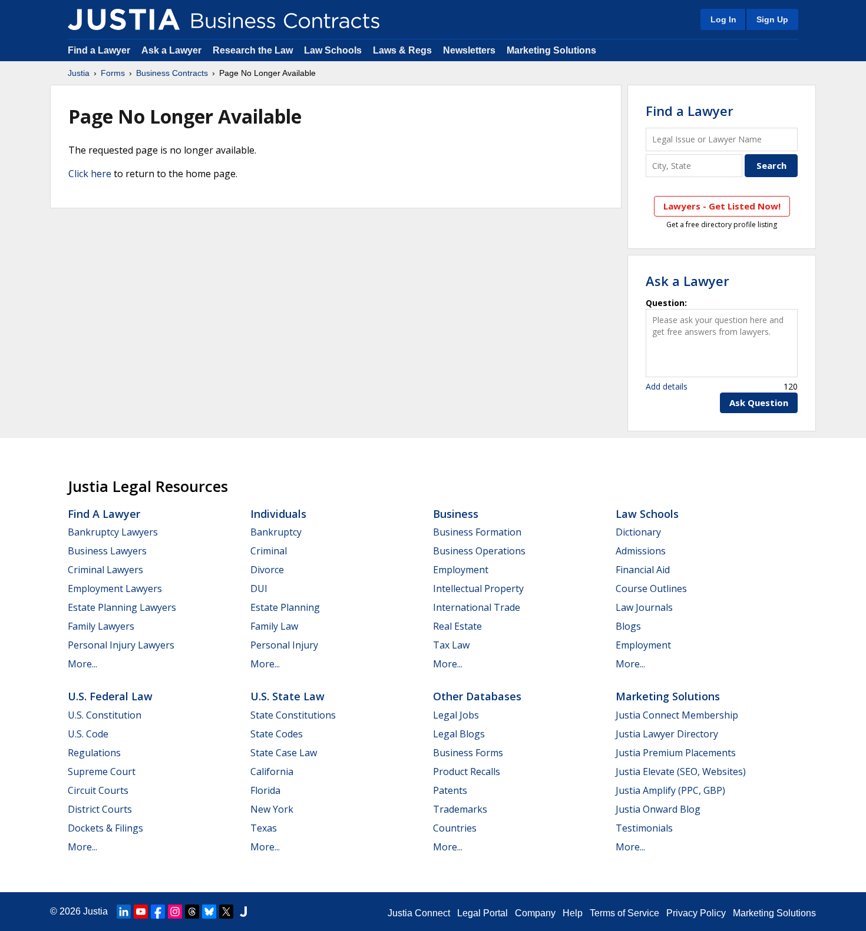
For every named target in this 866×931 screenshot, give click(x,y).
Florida (265, 790)
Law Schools (333, 50)
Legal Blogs (459, 733)
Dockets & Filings (105, 828)
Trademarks (460, 809)
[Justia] (124, 19)
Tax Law (451, 645)
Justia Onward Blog (658, 809)
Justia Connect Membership (677, 715)
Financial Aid (643, 569)
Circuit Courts (98, 790)
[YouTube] (141, 912)
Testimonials (644, 828)
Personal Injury (284, 645)
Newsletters (469, 50)
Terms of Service (624, 913)
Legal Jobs (456, 715)
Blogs (628, 626)
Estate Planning (285, 607)
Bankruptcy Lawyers (113, 532)
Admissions (641, 550)
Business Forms (468, 752)
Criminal (268, 550)
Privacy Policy (696, 913)
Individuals (278, 514)
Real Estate (457, 626)
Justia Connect (419, 913)
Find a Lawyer (99, 50)
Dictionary (638, 532)
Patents (450, 790)
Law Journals (644, 607)
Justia (79, 73)
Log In (723, 19)
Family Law (274, 626)
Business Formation (477, 532)
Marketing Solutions (551, 50)
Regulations (94, 752)
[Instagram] (175, 912)
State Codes (276, 733)
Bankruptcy (276, 532)
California (271, 771)
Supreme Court (101, 771)
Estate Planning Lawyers (122, 607)
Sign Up (772, 19)
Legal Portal (482, 913)
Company (535, 913)
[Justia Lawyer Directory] (243, 912)
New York (271, 809)
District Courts (100, 809)
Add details (666, 386)
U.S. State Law (287, 696)
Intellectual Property (478, 588)
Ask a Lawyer (172, 50)
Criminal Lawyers (105, 569)
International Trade (476, 607)
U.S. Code (88, 733)
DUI (258, 588)
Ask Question (758, 402)
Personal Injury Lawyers (121, 645)
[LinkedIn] (124, 912)
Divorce (267, 569)
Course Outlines (651, 588)
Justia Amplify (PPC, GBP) (670, 790)
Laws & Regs (402, 50)
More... (82, 663)
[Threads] (192, 912)
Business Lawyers (107, 550)
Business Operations (479, 550)
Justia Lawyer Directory (667, 733)
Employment (460, 569)
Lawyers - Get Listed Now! (722, 206)
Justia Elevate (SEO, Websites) (681, 771)
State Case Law (283, 752)
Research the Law (253, 50)
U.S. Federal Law (110, 696)
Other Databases (477, 696)
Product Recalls (466, 771)
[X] (226, 912)
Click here (89, 173)
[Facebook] (158, 912)
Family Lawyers (101, 626)
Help (573, 913)
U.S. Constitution (104, 715)
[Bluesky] (209, 912)
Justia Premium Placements (676, 752)
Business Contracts (172, 73)
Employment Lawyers (115, 588)
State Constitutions (293, 715)
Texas (263, 828)
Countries (455, 828)
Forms (113, 73)
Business (455, 514)
